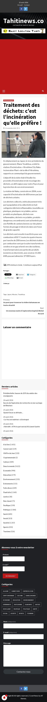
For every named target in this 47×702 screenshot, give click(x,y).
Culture (6, 462)
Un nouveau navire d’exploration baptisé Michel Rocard (25, 311)
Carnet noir (7, 449)
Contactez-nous (23, 671)
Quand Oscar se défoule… (13, 413)
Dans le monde (8, 466)
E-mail (6, 565)
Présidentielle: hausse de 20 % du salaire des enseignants (20, 394)
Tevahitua (21, 294)
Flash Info (7, 492)
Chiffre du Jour (9, 453)
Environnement (8, 100)
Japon (9, 294)
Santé (5, 514)
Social (5, 518)
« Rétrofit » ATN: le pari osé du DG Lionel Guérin (21, 427)
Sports (5, 527)
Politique (6, 510)
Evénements (8, 484)
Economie (7, 471)
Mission (14, 294)
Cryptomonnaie (9, 458)
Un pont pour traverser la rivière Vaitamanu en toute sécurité (21, 302)
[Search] (43, 91)
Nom (9, 622)
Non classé (7, 501)
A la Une (6, 444)
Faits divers (7, 488)
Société (6, 523)
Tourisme (6, 531)
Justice (6, 497)
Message (7, 643)
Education (7, 475)
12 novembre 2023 (10, 128)
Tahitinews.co (23, 21)
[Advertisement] (23, 63)
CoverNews (33, 696)
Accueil (20, 5)
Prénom (6, 554)
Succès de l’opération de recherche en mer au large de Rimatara (22, 404)
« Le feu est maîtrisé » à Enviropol (16, 419)
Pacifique (6, 505)
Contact (27, 5)
